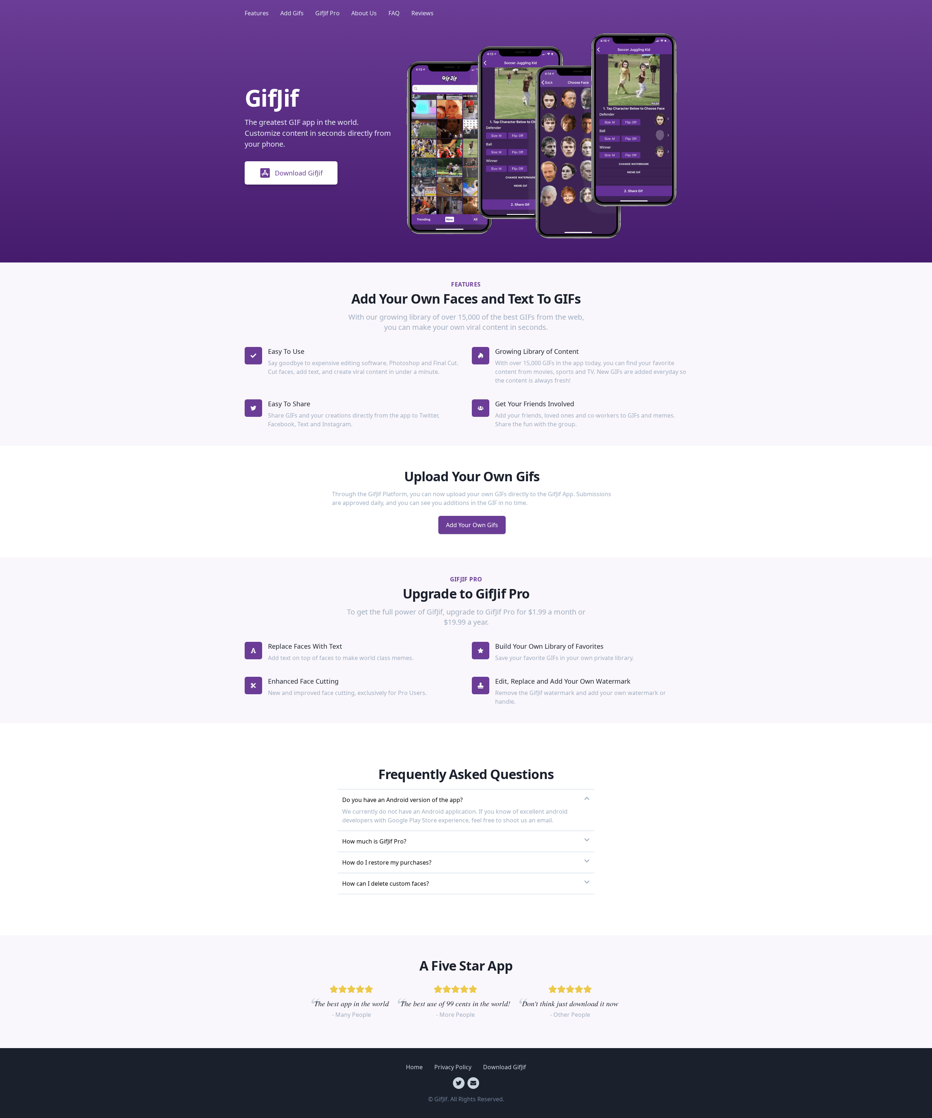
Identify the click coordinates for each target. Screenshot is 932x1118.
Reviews (422, 13)
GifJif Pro (327, 13)
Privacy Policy (452, 1067)
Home (414, 1067)
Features (257, 13)
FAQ (394, 13)
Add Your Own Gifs (472, 525)
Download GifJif (299, 173)
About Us (364, 13)
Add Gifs (292, 13)
